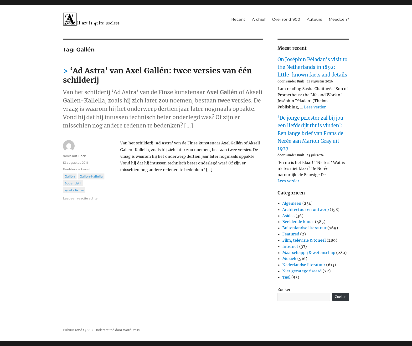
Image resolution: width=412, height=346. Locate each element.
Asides (288, 215)
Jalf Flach (79, 156)
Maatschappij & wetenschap (308, 252)
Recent (238, 19)
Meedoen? (339, 19)
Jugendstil (73, 183)
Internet (290, 246)
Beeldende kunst (76, 169)
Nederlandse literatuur (303, 264)
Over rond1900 (286, 19)
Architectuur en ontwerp (305, 209)
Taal (286, 277)
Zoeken (285, 289)
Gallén (70, 176)
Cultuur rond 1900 (76, 330)
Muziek (289, 258)
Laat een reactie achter (81, 198)
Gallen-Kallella (91, 176)
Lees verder (315, 107)
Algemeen (291, 203)
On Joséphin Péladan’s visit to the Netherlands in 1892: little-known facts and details (312, 67)
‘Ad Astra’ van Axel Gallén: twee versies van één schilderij (157, 75)
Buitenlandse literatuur (304, 227)
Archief (258, 19)
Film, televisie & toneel (304, 240)
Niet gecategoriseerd (302, 271)
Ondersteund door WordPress (117, 330)
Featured (290, 234)
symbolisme (74, 190)
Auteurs (314, 19)
